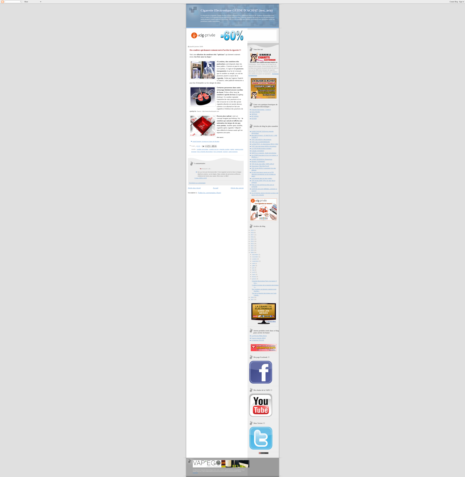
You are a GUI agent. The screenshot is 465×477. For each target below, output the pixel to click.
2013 (252, 243)
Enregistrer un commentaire (197, 183)
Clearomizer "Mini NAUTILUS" (260, 166)
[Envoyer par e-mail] (206, 146)
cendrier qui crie (214, 149)
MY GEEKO (255, 116)
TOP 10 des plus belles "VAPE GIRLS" (263, 164)
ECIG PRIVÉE (256, 112)
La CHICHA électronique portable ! (262, 148)
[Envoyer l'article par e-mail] (203, 146)
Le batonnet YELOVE (258, 340)
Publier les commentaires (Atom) (209, 193)
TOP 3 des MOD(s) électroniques (261, 139)
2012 (252, 245)
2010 (252, 250)
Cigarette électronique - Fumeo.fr (261, 109)
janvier (254, 279)
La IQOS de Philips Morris (259, 335)
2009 (252, 252)
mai (253, 270)
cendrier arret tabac (202, 149)
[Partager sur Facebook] (213, 146)
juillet (253, 265)
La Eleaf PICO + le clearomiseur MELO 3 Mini (265, 144)
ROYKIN (254, 118)
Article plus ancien (237, 188)
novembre (255, 257)
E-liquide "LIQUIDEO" (258, 151)
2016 (252, 237)
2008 (252, 297)
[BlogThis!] (208, 146)
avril (253, 272)
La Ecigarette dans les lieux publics (262, 178)
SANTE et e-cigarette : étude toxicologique (264, 153)
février (254, 276)
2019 (252, 230)
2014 (252, 241)
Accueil (215, 188)
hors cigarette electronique (205, 151)
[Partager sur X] (211, 146)
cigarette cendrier (224, 149)
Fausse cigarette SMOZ (259, 338)
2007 (252, 299)
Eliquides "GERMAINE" (258, 161)
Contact (195, 472)
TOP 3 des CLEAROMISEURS (261, 142)
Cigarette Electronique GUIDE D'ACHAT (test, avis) (237, 10)
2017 (252, 234)
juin (253, 268)
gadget (232, 149)
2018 (252, 232)
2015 (252, 239)
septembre (255, 261)
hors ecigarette (217, 151)
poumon (225, 151)
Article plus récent (194, 188)
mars (254, 274)
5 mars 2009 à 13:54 (201, 178)
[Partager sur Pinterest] (215, 146)
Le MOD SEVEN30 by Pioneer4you (262, 159)
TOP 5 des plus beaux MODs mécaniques (264, 146)
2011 (252, 248)
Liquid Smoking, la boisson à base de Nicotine (206, 141)
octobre (254, 259)
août (253, 263)
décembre (255, 254)
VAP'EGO (254, 114)
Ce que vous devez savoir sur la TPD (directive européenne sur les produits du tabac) (264, 174)
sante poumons (233, 151)
